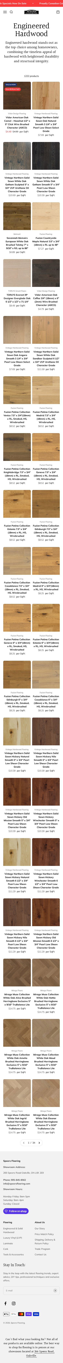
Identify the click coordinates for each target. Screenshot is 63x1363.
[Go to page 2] (39, 1143)
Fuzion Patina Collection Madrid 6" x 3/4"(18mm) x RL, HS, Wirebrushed (46, 586)
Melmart (17, 234)
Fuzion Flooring (46, 234)
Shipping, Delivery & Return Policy (45, 1241)
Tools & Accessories (13, 1254)
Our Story (40, 1228)
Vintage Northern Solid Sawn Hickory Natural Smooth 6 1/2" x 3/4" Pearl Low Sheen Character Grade (17, 880)
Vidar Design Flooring (17, 113)
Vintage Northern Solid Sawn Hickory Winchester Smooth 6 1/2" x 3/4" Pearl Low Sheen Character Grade (46, 880)
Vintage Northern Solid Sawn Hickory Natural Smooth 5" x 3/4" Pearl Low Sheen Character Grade (17, 760)
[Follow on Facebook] (5, 1303)
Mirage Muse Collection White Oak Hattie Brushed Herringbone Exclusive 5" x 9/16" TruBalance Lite (46, 1001)
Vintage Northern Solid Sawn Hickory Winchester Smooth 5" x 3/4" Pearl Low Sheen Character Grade (46, 820)
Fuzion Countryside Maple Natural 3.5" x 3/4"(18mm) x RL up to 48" (46, 241)
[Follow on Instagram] (13, 1303)
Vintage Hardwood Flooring (46, 113)
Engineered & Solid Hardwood (13, 1230)
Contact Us (40, 1254)
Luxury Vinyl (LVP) (12, 1237)
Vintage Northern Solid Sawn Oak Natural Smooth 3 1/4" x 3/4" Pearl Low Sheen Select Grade (46, 124)
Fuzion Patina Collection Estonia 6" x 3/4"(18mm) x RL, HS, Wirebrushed (46, 643)
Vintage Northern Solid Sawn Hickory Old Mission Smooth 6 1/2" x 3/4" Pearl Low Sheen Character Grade (46, 941)
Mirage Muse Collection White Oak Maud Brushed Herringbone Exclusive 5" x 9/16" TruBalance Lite (46, 1061)
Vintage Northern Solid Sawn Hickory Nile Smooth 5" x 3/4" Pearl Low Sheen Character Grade (45, 760)
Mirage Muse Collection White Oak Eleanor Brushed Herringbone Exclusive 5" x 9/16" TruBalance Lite (46, 1121)
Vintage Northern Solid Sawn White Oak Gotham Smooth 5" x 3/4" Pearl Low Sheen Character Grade (46, 184)
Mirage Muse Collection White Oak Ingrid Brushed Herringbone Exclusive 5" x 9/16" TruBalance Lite (17, 1121)
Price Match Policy (44, 1234)
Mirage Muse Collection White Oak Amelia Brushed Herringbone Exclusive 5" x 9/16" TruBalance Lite (17, 1061)
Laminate (8, 1243)
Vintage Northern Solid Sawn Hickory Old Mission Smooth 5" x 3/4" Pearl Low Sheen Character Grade (17, 820)
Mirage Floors (17, 990)
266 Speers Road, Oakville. (40, 1353)
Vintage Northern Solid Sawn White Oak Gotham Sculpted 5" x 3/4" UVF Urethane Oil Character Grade (17, 184)
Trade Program (42, 1248)
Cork (5, 1248)
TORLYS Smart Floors (17, 291)
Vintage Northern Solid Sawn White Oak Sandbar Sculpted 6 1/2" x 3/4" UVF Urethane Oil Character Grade (46, 358)
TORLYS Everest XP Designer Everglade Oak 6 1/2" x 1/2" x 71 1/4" (17, 298)
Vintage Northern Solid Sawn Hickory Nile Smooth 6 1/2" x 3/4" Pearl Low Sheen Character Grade (17, 941)
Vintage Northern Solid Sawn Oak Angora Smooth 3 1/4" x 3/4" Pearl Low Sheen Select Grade (17, 358)
